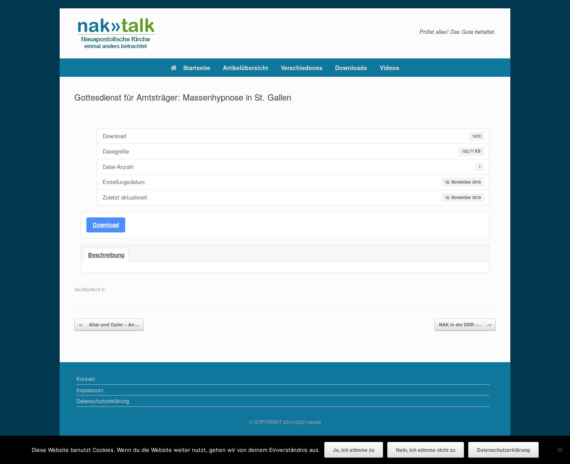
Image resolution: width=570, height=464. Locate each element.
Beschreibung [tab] (106, 255)
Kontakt (85, 379)
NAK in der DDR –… (465, 324)
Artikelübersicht (245, 67)
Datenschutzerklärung (102, 401)
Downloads (351, 67)
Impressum (89, 390)
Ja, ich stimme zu (353, 450)
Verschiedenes (302, 67)
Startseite (196, 67)
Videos (389, 67)
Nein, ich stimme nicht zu (425, 450)
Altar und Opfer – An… (109, 324)
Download (106, 225)
